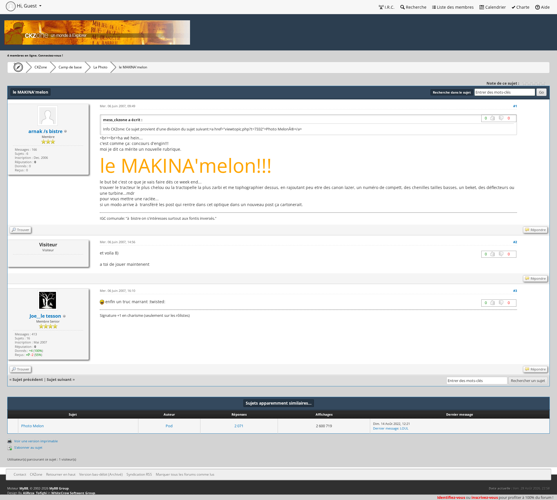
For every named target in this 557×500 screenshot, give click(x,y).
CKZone (41, 67)
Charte (522, 7)
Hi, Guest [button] (27, 6)
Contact (20, 474)
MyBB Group (59, 488)
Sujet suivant (59, 379)
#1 (515, 106)
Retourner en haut (60, 474)
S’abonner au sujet (28, 447)
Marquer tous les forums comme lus (185, 474)
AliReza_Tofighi (35, 493)
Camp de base (70, 67)
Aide (545, 7)
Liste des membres (455, 7)
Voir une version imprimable (36, 441)
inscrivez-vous (484, 497)
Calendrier (495, 7)
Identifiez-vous (451, 497)
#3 (515, 290)
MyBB (23, 488)
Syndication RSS (139, 474)
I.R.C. (389, 7)
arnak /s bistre (45, 131)
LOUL (404, 428)
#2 (515, 242)
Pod (169, 425)
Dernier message (385, 428)
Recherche (415, 7)
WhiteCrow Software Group (73, 493)
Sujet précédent (27, 379)
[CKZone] (17, 67)
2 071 (238, 425)
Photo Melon (32, 425)
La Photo (100, 67)
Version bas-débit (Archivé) (101, 474)
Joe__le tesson (45, 316)
